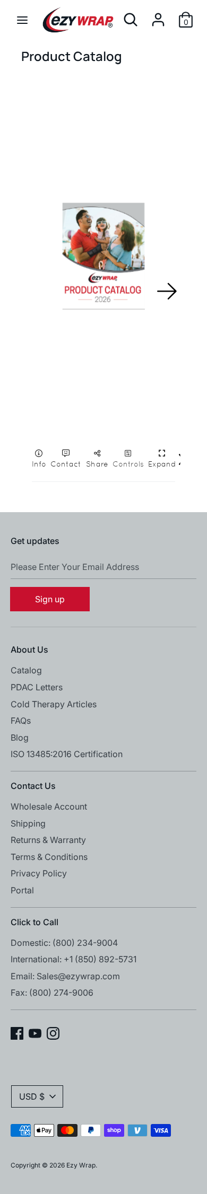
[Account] (158, 15)
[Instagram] (53, 1032)
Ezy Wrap (81, 1165)
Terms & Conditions (49, 856)
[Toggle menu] (22, 20)
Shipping (28, 823)
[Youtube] (35, 1032)
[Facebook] (17, 1032)
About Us (29, 649)
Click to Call (34, 922)
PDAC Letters (37, 687)
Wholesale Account (49, 806)
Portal (22, 890)
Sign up (50, 599)
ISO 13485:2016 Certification (67, 754)
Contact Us (33, 785)
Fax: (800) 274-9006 (52, 992)
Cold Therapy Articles (54, 704)
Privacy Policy (39, 873)
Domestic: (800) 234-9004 (64, 942)
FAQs (21, 720)
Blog (20, 737)
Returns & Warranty (48, 840)
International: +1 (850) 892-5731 (73, 959)
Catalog (26, 670)
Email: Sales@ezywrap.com (65, 976)
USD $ (32, 1096)
